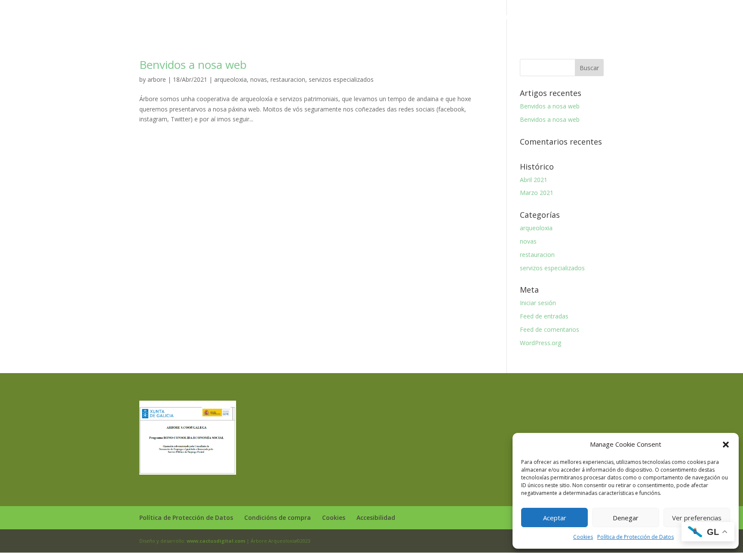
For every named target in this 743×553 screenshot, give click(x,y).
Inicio (240, 17)
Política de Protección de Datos (635, 537)
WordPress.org (540, 343)
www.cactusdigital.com (216, 541)
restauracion (287, 79)
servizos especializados (341, 79)
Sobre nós (273, 17)
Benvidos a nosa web (193, 64)
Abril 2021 (533, 180)
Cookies (583, 537)
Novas (419, 17)
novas (258, 79)
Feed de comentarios (549, 329)
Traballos (385, 17)
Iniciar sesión (538, 303)
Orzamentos (456, 17)
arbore (156, 79)
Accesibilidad (375, 517)
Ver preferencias (697, 517)
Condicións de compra (277, 517)
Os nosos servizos (325, 17)
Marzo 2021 (536, 192)
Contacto (498, 17)
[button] (726, 444)
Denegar (626, 517)
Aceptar (554, 517)
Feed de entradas (544, 316)
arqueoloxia (230, 79)
